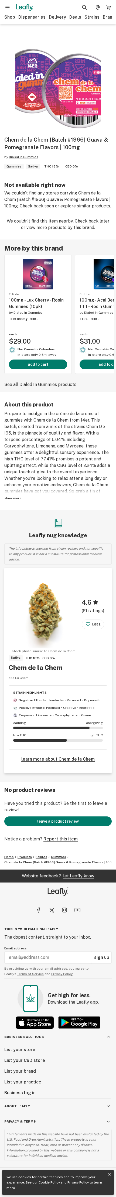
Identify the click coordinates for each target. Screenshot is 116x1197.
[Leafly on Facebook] (38, 910)
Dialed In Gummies (23, 157)
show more (13, 498)
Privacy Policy (78, 1182)
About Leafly (17, 1106)
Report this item (60, 839)
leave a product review (58, 821)
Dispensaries (32, 17)
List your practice (22, 1082)
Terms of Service (30, 974)
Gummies (58, 857)
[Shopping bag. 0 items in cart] (108, 7)
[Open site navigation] (7, 7)
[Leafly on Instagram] (64, 910)
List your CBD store (24, 1060)
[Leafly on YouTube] (77, 910)
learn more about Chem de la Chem (58, 759)
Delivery (57, 17)
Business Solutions (24, 1037)
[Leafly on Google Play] (79, 1022)
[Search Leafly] (84, 7)
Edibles (41, 857)
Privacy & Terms (20, 1121)
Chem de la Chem (36, 667)
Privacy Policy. (62, 974)
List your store (19, 1049)
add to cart (38, 364)
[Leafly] (24, 7)
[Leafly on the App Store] (35, 1022)
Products (25, 857)
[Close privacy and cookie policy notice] (109, 1174)
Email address (15, 948)
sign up (101, 957)
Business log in (20, 1092)
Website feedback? (58, 875)
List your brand (20, 1071)
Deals (75, 17)
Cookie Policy (49, 1182)
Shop (9, 17)
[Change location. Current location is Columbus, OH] (97, 7)
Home (9, 857)
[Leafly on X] (51, 910)
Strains (92, 17)
